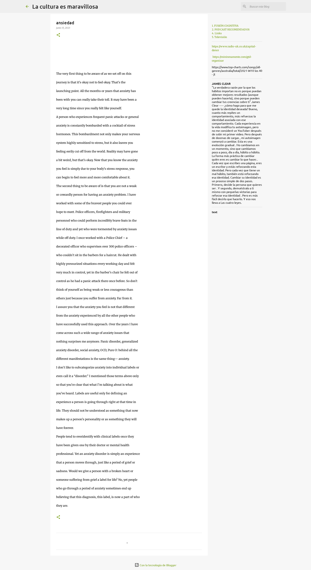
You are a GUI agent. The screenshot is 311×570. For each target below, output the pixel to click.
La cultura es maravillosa (65, 6)
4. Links (217, 33)
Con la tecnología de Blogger (157, 565)
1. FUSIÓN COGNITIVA (225, 25)
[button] (58, 35)
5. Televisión (219, 37)
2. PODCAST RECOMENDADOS (230, 29)
